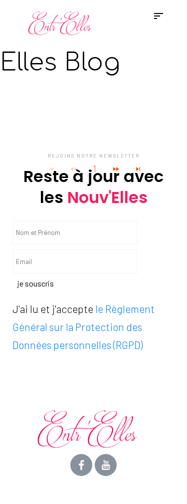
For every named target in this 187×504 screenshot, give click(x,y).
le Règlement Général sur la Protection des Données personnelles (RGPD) (83, 326)
